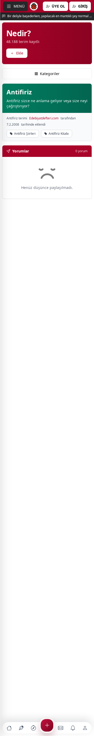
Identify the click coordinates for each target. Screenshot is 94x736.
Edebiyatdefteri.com (43, 118)
